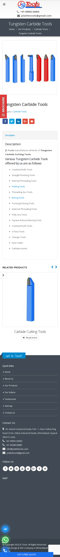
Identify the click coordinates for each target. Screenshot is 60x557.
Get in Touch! (14, 355)
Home (7, 372)
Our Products (11, 385)
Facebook (5, 121)
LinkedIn (18, 121)
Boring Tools (18, 197)
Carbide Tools (20, 111)
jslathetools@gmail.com (36, 15)
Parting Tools (18, 186)
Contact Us (10, 412)
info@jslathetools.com (17, 449)
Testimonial (10, 399)
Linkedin (28, 468)
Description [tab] (10, 135)
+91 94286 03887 (14, 445)
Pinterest (16, 468)
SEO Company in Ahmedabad (34, 548)
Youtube (22, 468)
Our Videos (10, 392)
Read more (31, 337)
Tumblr (39, 468)
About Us (9, 378)
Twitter (11, 121)
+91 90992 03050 (29, 11)
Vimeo (45, 468)
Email (31, 121)
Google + (25, 121)
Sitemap (8, 406)
